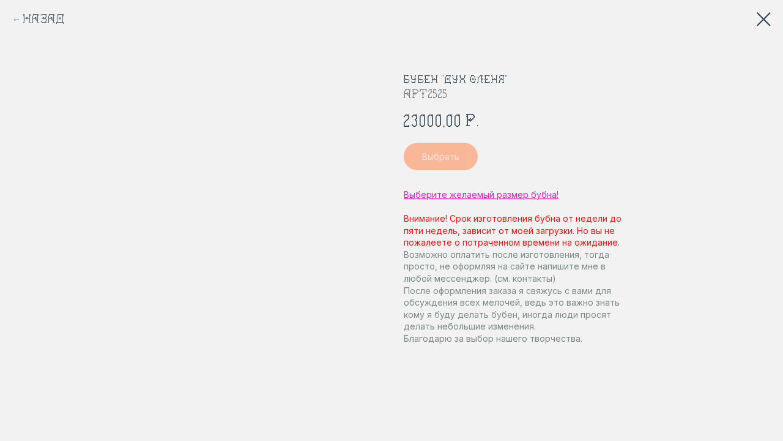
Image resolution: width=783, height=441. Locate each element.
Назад (44, 18)
